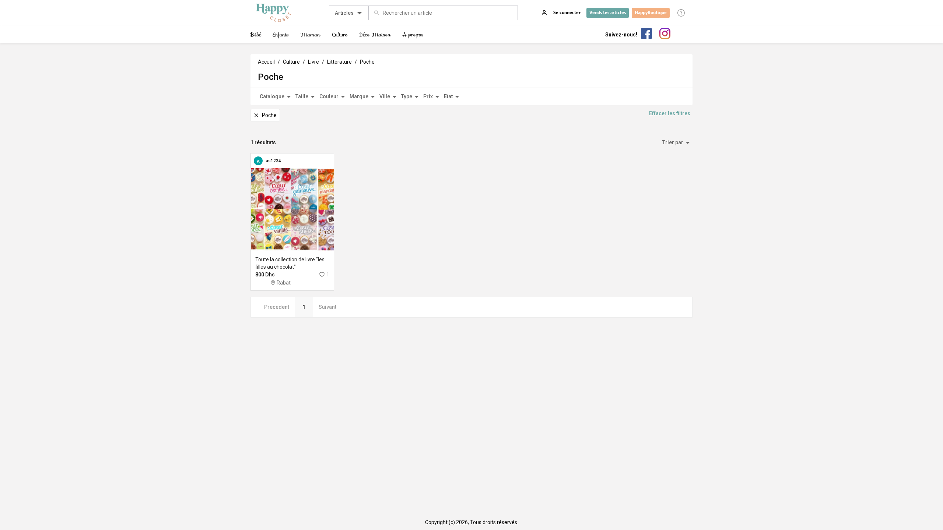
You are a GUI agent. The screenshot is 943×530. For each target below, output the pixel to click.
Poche (367, 62)
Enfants (281, 35)
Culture (339, 35)
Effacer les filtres (669, 113)
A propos (413, 35)
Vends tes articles (607, 12)
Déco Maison (374, 35)
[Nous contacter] (681, 13)
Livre (313, 62)
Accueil (266, 62)
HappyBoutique (651, 12)
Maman (310, 35)
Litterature (339, 62)
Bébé (255, 35)
